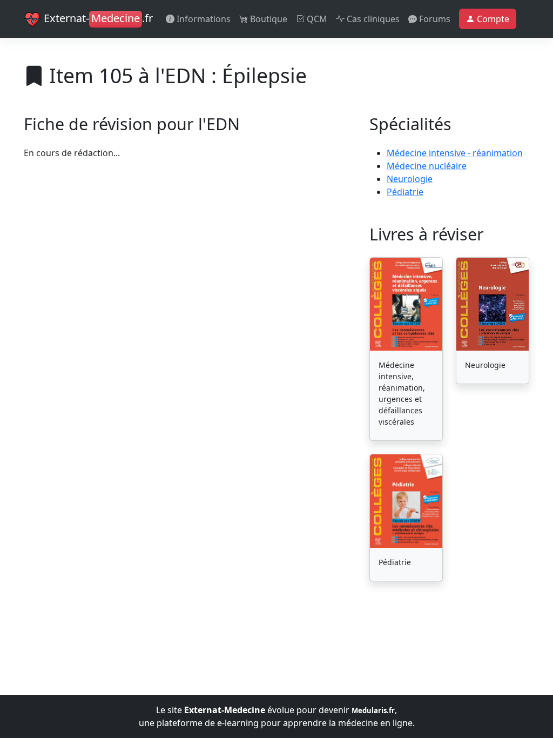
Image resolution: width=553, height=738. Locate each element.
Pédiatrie (405, 192)
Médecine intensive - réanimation (455, 153)
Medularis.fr (373, 710)
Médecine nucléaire (427, 166)
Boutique (267, 19)
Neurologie (410, 179)
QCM (316, 19)
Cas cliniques (372, 19)
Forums (433, 19)
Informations (202, 19)
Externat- (97, 18)
